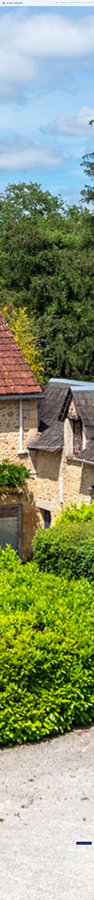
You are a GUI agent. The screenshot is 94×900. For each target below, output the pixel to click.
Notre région (73, 2)
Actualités (79, 2)
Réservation (63, 2)
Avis (68, 2)
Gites (57, 2)
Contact (84, 2)
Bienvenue (52, 2)
